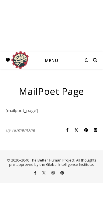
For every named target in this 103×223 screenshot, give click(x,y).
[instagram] (54, 172)
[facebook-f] (35, 172)
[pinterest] (62, 172)
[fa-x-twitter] (44, 172)
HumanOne (23, 130)
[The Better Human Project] (51, 25)
